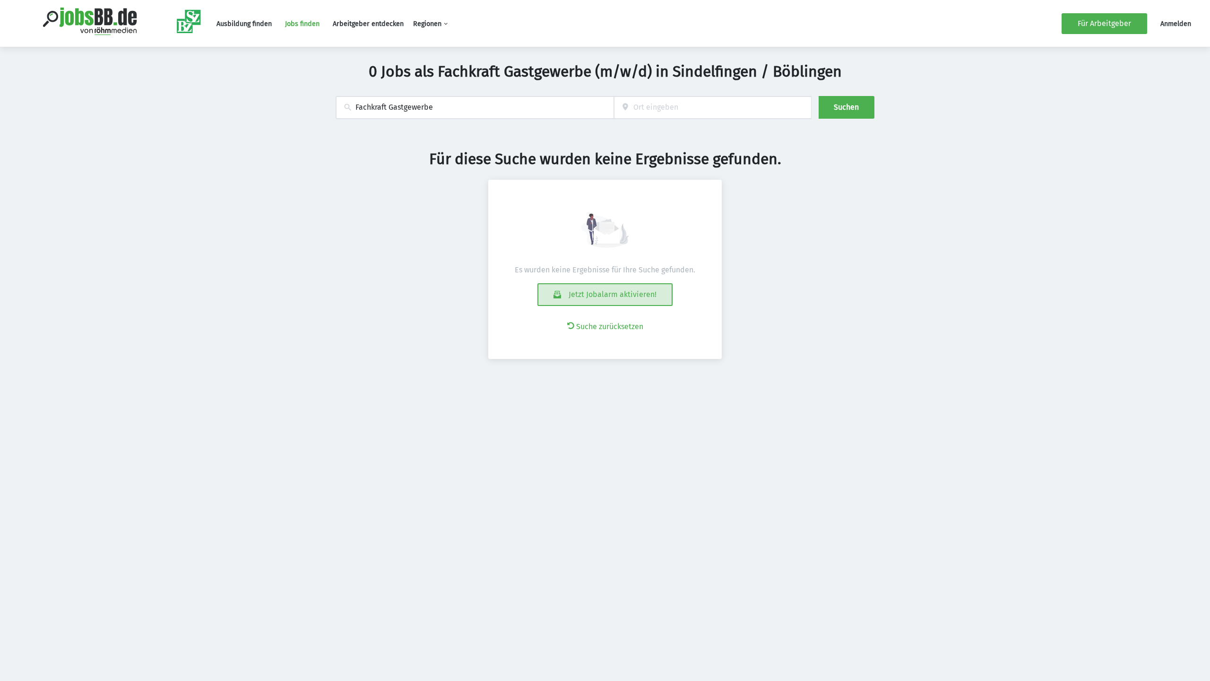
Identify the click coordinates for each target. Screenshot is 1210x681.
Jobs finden (302, 24)
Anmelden (1175, 24)
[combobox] (475, 107)
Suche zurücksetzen (609, 326)
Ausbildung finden (244, 24)
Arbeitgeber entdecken (368, 24)
